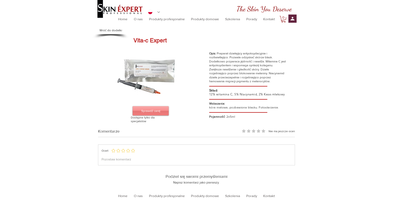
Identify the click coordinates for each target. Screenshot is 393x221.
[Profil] (292, 19)
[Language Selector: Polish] (154, 12)
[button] (283, 19)
